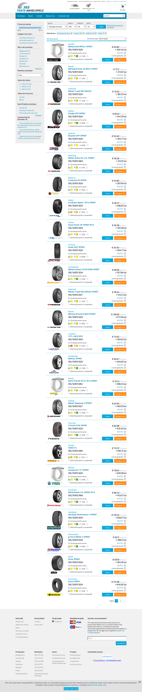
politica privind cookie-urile (96, 685)
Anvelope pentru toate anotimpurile (59, 662)
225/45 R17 (38, 658)
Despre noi (50, 16)
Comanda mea (63, 16)
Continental (20, 658)
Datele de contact (22, 625)
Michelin (19, 667)
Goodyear (19, 664)
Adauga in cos (120, 60)
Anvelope (21, 16)
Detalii (107, 60)
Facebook (58, 621)
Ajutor (109, 1)
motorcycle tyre (76, 664)
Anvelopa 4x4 (75, 658)
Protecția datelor (22, 637)
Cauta (101, 27)
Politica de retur (21, 634)
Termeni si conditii (22, 631)
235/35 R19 (38, 667)
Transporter (74, 661)
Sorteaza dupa (92, 39)
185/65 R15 (38, 670)
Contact (115, 1)
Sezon (50, 23)
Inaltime (80, 23)
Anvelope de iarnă (58, 658)
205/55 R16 (38, 655)
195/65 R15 (38, 664)
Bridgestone (20, 655)
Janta (88, 23)
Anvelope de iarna (64, 33)
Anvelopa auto (75, 655)
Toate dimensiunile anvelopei (41, 675)
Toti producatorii (22, 674)
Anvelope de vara (58, 655)
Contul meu (122, 1)
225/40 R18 (38, 661)
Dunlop (18, 661)
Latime (70, 23)
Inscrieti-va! (121, 643)
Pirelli (18, 670)
